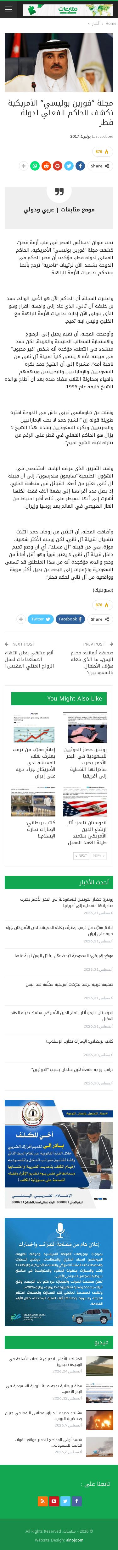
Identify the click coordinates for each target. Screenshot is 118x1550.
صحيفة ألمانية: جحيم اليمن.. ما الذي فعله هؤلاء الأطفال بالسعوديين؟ (92, 662)
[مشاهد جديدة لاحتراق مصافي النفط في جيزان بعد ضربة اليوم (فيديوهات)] (99, 1420)
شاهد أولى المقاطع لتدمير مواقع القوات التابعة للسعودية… (48, 1442)
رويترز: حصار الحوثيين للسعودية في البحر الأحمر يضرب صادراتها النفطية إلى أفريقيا (66, 902)
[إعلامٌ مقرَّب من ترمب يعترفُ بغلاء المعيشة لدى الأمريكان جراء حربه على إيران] (33, 727)
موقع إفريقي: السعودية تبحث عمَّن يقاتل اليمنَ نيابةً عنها (64, 956)
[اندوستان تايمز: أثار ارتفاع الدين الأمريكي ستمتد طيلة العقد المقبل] (85, 801)
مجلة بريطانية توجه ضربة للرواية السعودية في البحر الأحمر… (44, 1389)
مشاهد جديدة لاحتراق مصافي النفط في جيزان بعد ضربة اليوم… (43, 1416)
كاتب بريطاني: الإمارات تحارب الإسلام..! (79, 1041)
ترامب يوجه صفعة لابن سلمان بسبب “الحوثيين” (72, 1069)
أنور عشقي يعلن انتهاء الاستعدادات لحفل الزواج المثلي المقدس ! (29, 659)
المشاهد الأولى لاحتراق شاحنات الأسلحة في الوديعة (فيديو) (45, 1362)
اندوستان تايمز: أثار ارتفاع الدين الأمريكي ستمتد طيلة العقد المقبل (62, 1016)
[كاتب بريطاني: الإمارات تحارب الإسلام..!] (33, 801)
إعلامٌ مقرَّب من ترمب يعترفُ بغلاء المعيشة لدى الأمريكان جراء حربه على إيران (59, 931)
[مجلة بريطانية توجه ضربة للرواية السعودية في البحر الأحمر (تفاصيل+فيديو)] (99, 1393)
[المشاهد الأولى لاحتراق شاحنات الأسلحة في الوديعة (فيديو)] (99, 1366)
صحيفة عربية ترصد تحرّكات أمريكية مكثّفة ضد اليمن (69, 984)
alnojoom (74, 1540)
